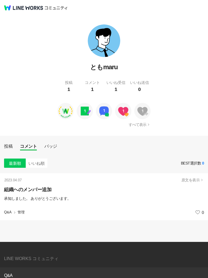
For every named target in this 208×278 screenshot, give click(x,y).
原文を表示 (190, 180)
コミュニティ (56, 8)
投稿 (8, 146)
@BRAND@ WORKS (23, 7)
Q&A (8, 212)
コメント (28, 146)
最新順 (15, 163)
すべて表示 (137, 124)
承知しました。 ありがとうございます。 (37, 198)
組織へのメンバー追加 (27, 189)
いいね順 (36, 163)
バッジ (50, 146)
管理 (21, 212)
